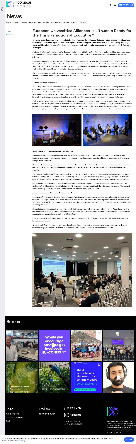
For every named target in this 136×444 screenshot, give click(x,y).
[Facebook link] (65, 408)
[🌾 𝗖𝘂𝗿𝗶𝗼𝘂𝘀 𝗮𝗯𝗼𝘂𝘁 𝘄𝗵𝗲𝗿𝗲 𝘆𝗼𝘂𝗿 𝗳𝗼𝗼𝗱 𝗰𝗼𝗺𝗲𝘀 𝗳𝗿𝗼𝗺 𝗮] (22, 377)
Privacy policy (47, 414)
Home (8, 22)
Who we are (13, 414)
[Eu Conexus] (18, 4)
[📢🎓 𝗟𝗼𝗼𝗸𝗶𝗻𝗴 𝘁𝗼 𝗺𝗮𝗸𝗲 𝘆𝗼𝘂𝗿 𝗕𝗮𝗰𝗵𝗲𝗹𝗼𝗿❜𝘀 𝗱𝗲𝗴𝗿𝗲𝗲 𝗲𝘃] (86, 377)
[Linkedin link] (76, 408)
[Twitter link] (72, 408)
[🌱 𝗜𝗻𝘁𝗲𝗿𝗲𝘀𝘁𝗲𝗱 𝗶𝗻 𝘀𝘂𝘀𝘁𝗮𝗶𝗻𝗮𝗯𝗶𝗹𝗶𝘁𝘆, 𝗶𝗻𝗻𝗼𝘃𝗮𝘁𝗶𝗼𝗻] (54, 377)
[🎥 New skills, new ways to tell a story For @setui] (22, 345)
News (16, 22)
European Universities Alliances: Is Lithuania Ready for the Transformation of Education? (54, 22)
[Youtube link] (79, 408)
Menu (2, 9)
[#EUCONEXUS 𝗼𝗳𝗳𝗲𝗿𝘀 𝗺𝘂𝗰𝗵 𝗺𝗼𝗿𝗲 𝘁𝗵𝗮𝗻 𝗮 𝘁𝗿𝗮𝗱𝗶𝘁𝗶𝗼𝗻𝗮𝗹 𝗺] (54, 345)
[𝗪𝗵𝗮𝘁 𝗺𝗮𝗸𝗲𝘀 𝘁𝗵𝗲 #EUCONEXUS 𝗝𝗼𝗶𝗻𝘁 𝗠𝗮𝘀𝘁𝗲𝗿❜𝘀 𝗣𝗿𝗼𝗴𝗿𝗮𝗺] (118, 377)
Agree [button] (129, 439)
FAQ (8, 421)
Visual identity (14, 418)
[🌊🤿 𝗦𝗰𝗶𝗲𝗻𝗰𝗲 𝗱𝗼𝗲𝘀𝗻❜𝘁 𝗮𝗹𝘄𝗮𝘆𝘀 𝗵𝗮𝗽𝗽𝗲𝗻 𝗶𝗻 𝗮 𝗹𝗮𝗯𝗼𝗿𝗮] (86, 345)
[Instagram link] (68, 408)
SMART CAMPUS (126, 5)
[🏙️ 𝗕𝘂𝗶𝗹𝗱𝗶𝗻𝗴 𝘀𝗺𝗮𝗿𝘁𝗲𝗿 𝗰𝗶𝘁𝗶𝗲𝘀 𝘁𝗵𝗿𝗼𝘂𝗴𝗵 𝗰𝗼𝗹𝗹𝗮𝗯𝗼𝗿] (118, 345)
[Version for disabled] (114, 5)
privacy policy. (20, 441)
